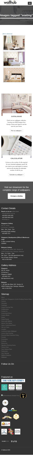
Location (3, 329)
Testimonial (4, 351)
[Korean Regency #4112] (14, 59)
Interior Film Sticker (6, 323)
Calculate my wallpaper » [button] (16, 174)
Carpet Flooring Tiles (7, 307)
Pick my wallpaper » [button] (16, 130)
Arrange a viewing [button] (16, 196)
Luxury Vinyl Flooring (7, 333)
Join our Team (5, 327)
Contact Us (4, 311)
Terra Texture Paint (6, 349)
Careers (3, 301)
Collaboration (5, 309)
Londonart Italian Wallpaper (9, 331)
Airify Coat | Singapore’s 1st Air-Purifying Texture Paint (16, 299)
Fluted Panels (5, 319)
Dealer (3, 317)
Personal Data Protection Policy (10, 335)
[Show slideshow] (7, 33)
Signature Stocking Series (8, 345)
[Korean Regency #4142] (14, 75)
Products (3, 341)
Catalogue (4, 305)
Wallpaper (4, 357)
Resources (4, 343)
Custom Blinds (5, 315)
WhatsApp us (5, 219)
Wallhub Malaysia (6, 355)
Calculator (4, 303)
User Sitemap (5, 353)
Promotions (4, 339)
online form (15, 211)
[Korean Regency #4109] (14, 43)
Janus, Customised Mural (8, 325)
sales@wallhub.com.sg (8, 213)
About (3, 297)
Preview (3, 337)
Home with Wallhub (6, 321)
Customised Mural (6, 313)
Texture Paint (5, 347)
